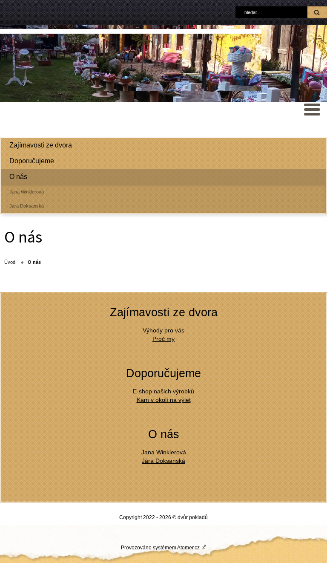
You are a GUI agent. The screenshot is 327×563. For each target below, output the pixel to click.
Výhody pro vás (163, 330)
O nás (18, 176)
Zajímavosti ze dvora (40, 145)
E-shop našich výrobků (163, 391)
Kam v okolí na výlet (164, 399)
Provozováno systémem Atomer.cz (161, 548)
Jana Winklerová (26, 191)
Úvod (9, 262)
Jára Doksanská (26, 205)
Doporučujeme (31, 161)
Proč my (163, 338)
